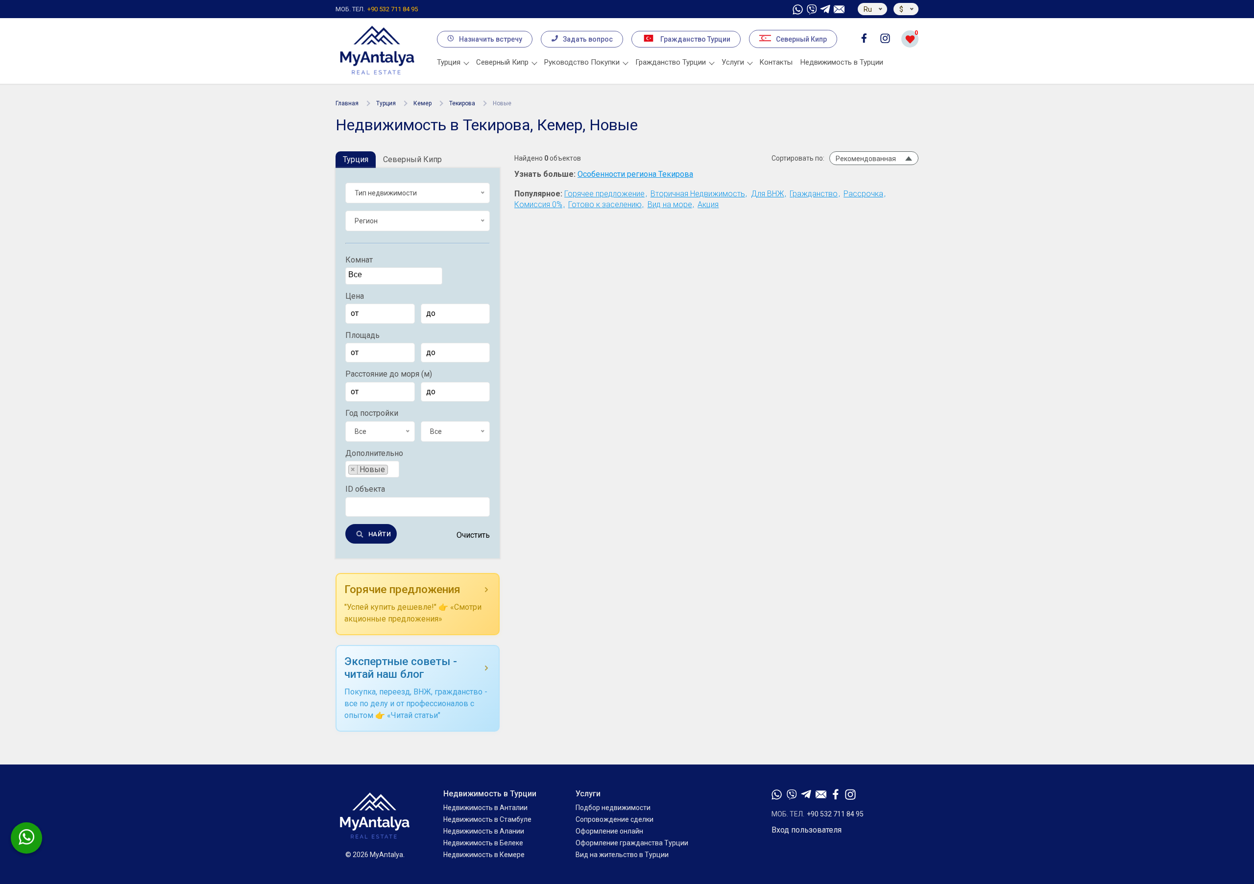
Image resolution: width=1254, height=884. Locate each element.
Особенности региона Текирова (635, 174)
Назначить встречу (490, 39)
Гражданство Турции (695, 39)
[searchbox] (395, 275)
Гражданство (814, 193)
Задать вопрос (588, 39)
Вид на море (670, 204)
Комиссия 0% (538, 204)
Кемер (422, 103)
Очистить (473, 535)
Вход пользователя (807, 830)
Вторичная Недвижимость (698, 193)
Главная (347, 103)
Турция (386, 103)
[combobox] (393, 276)
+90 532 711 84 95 (377, 9)
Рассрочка (863, 193)
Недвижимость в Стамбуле (487, 819)
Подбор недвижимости (613, 808)
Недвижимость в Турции (841, 62)
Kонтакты (776, 62)
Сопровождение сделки (614, 819)
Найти (379, 534)
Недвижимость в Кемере (484, 855)
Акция (708, 204)
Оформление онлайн (609, 831)
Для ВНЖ (767, 193)
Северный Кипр (801, 39)
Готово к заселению (605, 204)
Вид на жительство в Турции (622, 855)
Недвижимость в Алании (483, 831)
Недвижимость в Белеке (483, 843)
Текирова (462, 103)
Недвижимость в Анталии (485, 808)
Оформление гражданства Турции (632, 843)
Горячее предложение (604, 193)
